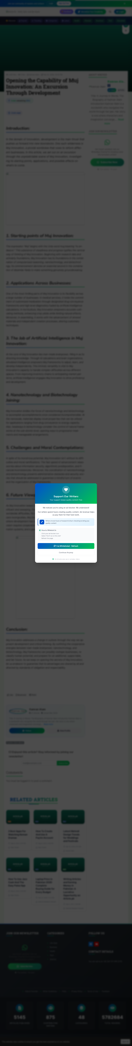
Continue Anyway (66, 552)
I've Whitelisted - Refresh (67, 546)
